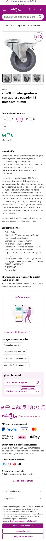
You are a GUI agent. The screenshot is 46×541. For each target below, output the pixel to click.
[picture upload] (22, 314)
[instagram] (9, 464)
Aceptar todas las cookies (23, 526)
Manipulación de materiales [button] (15, 358)
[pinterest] (14, 464)
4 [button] (5, 119)
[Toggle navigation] (4, 10)
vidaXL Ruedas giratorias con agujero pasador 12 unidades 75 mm (20, 97)
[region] (23, 521)
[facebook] (4, 464)
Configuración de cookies (23, 536)
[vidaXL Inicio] (16, 10)
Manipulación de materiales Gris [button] (16, 365)
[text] (7, 135)
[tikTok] (19, 464)
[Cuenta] (29, 9)
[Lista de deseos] (35, 9)
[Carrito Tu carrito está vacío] (42, 9)
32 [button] (5, 126)
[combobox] (23, 17)
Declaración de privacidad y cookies (24, 521)
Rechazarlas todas (23, 531)
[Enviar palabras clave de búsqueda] (40, 16)
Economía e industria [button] (12, 345)
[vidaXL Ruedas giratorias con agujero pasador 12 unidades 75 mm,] (23, 52)
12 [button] (19, 119)
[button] (23, 491)
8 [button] (12, 119)
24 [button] (34, 119)
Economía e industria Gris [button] (14, 352)
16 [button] (27, 119)
